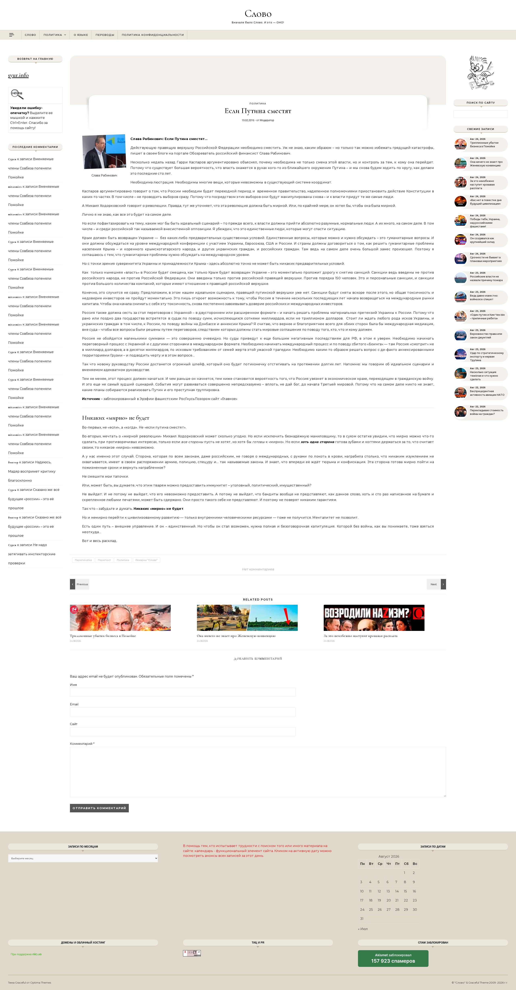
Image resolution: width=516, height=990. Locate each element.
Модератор (267, 120)
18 (370, 900)
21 (396, 900)
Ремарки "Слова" (146, 559)
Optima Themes (40, 982)
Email (74, 704)
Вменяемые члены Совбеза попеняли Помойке (31, 168)
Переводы (105, 34)
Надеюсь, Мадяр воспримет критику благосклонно (31, 471)
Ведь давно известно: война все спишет (484, 297)
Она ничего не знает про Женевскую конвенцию (236, 636)
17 (361, 900)
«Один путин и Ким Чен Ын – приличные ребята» (487, 316)
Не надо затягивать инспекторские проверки (31, 554)
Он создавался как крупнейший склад (482, 240)
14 (397, 891)
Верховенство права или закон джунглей (486, 335)
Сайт (73, 724)
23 (415, 900)
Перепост (104, 559)
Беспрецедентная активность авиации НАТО (487, 393)
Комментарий (82, 744)
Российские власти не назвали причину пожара (486, 278)
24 (362, 910)
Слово (258, 13)
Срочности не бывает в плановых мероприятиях (486, 259)
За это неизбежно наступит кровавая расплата (361, 636)
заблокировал (393, 960)
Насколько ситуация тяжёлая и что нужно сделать (484, 376)
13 (388, 891)
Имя (73, 685)
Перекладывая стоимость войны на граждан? (486, 412)
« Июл (363, 929)
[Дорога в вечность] (437, 584)
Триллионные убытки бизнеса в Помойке (103, 636)
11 (370, 891)
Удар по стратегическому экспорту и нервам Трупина (487, 356)
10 (362, 891)
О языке (81, 34)
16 (414, 891)
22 (406, 900)
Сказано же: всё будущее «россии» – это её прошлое (33, 499)
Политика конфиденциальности (153, 34)
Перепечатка (83, 559)
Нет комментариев (258, 569)
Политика (53, 34)
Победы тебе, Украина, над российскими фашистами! (485, 223)
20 (389, 900)
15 (405, 891)
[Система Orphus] (17, 99)
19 (379, 900)
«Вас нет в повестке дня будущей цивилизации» (485, 202)
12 (379, 891)
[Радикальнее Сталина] (79, 584)
